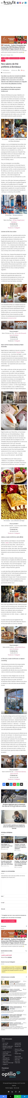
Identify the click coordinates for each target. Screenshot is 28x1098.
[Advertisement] (14, 21)
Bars (12, 55)
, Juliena (7, 542)
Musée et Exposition (7, 1055)
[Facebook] (3, 784)
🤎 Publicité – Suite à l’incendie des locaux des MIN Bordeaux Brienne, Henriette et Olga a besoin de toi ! (13, 47)
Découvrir (17, 1049)
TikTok (23, 3)
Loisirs (4, 1053)
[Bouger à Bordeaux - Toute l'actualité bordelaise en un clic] (10, 3)
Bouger (16, 1046)
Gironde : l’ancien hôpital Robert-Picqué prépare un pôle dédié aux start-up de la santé (16, 1015)
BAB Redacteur (6, 70)
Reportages (5, 1058)
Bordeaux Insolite (6, 1046)
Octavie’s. (18, 352)
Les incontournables (14, 58)
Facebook (18, 3)
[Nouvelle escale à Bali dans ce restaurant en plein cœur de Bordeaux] (7, 856)
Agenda (16, 1043)
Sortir (16, 1059)
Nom (2, 896)
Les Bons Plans (6, 1052)
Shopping (5, 1059)
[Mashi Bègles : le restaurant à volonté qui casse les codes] (7, 839)
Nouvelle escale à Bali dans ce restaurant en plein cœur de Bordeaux (7, 863)
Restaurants (17, 1058)
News (3, 60)
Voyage (4, 1064)
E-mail (3, 902)
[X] (7, 784)
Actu (3, 58)
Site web (3, 909)
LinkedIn (25, 3)
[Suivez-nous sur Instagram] (24, 968)
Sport (16, 1061)
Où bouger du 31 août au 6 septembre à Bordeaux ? (14, 982)
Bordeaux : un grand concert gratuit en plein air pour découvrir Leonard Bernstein (16, 1024)
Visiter (16, 1062)
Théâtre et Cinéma (7, 1062)
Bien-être (17, 1044)
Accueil (4, 55)
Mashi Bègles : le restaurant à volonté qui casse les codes (6, 846)
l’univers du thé (12, 318)
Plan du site (16, 1087)
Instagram (20, 3)
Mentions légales (9, 1087)
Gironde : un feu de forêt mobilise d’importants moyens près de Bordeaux (15, 990)
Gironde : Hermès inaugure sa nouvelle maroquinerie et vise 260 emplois (15, 1007)
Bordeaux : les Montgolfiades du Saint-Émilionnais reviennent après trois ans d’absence (15, 998)
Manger (8, 55)
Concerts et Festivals (7, 1047)
